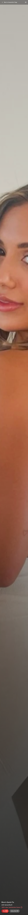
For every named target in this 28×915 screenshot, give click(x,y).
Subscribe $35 (14, 911)
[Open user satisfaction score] (21, 907)
